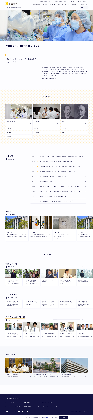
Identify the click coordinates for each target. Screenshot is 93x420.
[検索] (87, 4)
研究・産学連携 (66, 4)
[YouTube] (78, 2)
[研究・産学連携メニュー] (70, 4)
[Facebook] (71, 2)
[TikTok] (80, 2)
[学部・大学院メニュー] (56, 4)
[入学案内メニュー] (47, 4)
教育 (59, 4)
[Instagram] (76, 2)
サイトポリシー (47, 417)
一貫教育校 (81, 4)
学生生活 (74, 4)
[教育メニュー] (61, 4)
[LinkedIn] (23, 411)
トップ (7, 398)
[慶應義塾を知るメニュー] (41, 4)
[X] (73, 2)
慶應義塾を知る (36, 4)
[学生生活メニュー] (77, 4)
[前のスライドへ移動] (82, 214)
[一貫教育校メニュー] (84, 4)
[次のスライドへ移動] (85, 214)
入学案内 (45, 4)
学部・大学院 (52, 4)
